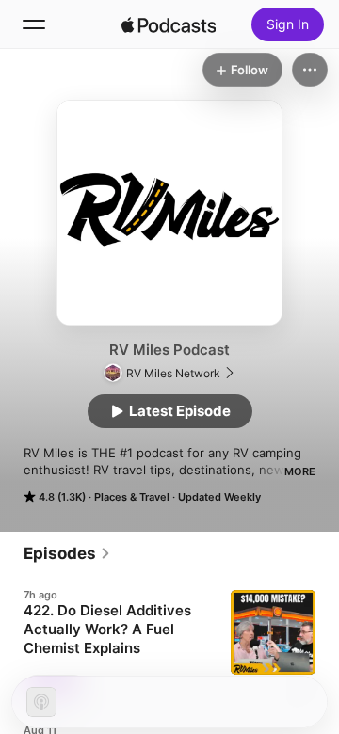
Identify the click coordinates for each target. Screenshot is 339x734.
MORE (299, 471)
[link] (67, 553)
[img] (168, 24)
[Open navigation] (34, 24)
